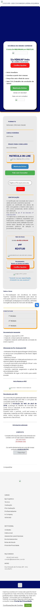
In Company (9, 514)
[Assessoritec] (20, 3)
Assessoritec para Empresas (14, 536)
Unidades (8, 530)
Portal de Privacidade (12, 545)
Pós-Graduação (10, 508)
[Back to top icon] (20, 585)
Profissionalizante (10, 511)
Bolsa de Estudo (10, 542)
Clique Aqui (21, 452)
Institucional (9, 533)
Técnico (7, 502)
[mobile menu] (37, 3)
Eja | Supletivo (9, 499)
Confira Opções (20, 65)
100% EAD (8, 517)
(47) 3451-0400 (21, 439)
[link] (20, 103)
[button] (20, 316)
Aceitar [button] (28, 605)
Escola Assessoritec (11, 539)
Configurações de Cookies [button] (13, 605)
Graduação (8, 505)
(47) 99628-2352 (21, 441)
